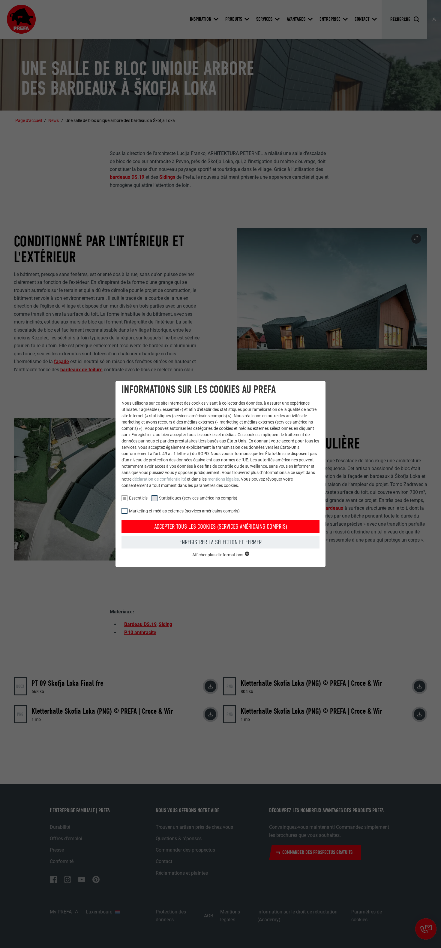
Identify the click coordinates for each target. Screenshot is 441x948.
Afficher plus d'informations (218, 554)
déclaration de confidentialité (159, 479)
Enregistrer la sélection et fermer (220, 542)
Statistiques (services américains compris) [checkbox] (198, 498)
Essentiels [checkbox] (138, 498)
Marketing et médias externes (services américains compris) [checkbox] (184, 511)
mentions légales (223, 479)
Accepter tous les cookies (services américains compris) (220, 526)
